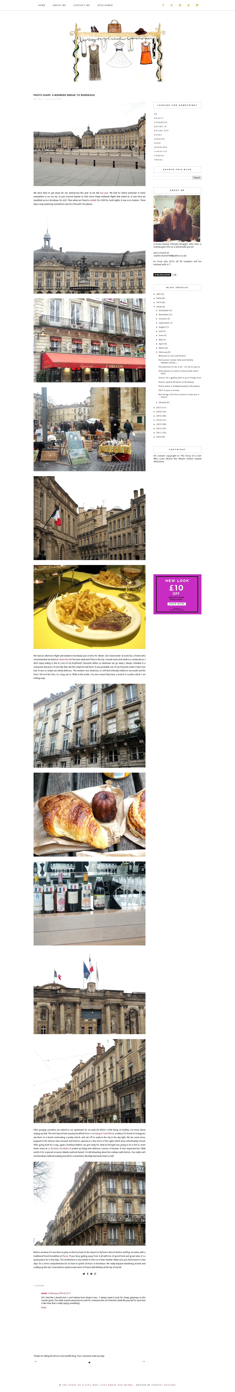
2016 (159, 412)
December (164, 310)
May (161, 340)
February (163, 352)
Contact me (82, 5)
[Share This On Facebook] (87, 1274)
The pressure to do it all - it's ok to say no (179, 367)
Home (41, 5)
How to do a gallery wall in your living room (180, 378)
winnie (44, 1293)
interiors (160, 147)
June (161, 335)
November (164, 315)
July (161, 331)
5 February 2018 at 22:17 (59, 1293)
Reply (43, 1307)
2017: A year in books (169, 390)
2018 (159, 307)
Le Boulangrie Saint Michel (102, 1133)
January (162, 402)
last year (104, 193)
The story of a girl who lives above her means (98, 1385)
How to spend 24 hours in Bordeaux (176, 382)
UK (155, 114)
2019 (159, 302)
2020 (159, 298)
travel (158, 160)
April (161, 344)
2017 (159, 408)
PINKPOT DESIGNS (164, 1385)
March (162, 348)
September (164, 323)
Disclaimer (105, 5)
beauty (159, 118)
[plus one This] (95, 1274)
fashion (159, 139)
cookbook (161, 122)
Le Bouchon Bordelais (58, 1148)
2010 (159, 437)
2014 (159, 420)
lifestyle (160, 151)
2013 (159, 424)
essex (158, 135)
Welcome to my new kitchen (172, 356)
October (163, 319)
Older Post (143, 1362)
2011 (159, 433)
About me (59, 5)
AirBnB (93, 200)
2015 (159, 416)
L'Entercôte (64, 659)
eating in (160, 126)
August (162, 327)
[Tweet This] (84, 1274)
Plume (65, 1256)
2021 (159, 294)
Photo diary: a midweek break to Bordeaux (179, 386)
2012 (159, 429)
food (157, 143)
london (159, 155)
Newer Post (36, 1362)
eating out (161, 131)
